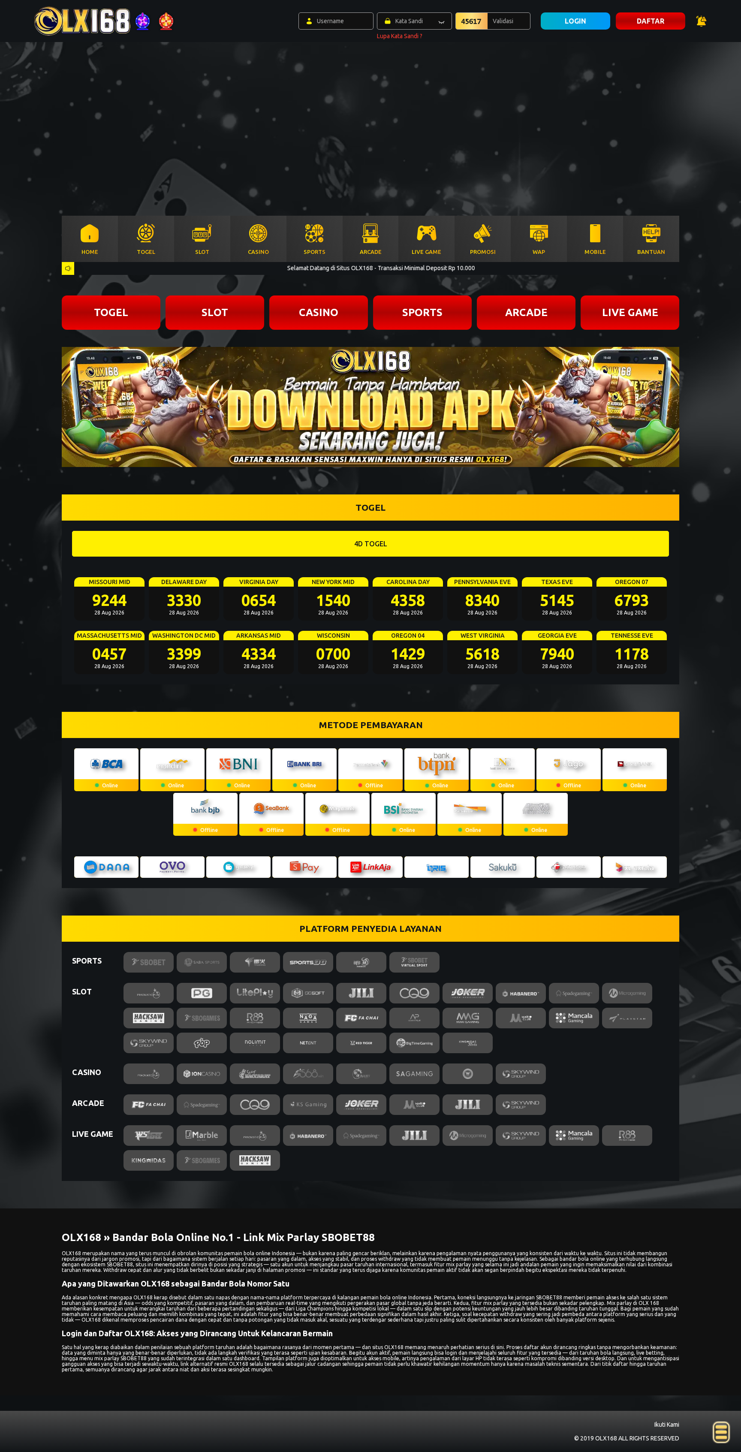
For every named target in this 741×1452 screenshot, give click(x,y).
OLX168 (71, 1253)
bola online (393, 1297)
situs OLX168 (388, 1347)
